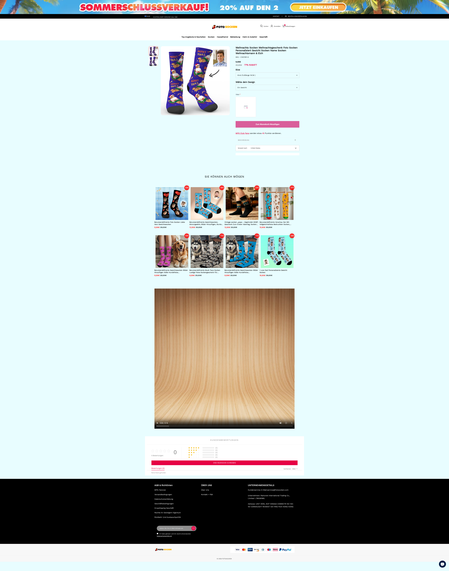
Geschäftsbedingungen (164, 504)
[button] (164, 80)
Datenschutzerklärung (163, 499)
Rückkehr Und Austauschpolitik (167, 517)
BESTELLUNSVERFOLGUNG (295, 16)
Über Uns (205, 490)
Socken (211, 37)
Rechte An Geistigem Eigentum (167, 513)
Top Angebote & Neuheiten (193, 37)
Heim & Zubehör (250, 37)
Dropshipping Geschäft (164, 508)
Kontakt (276, 16)
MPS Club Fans (242, 133)
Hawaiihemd (222, 37)
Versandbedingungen (163, 494)
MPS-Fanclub (160, 490)
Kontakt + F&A (207, 494)
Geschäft (263, 37)
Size (238, 69)
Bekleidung (235, 37)
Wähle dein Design (245, 82)
